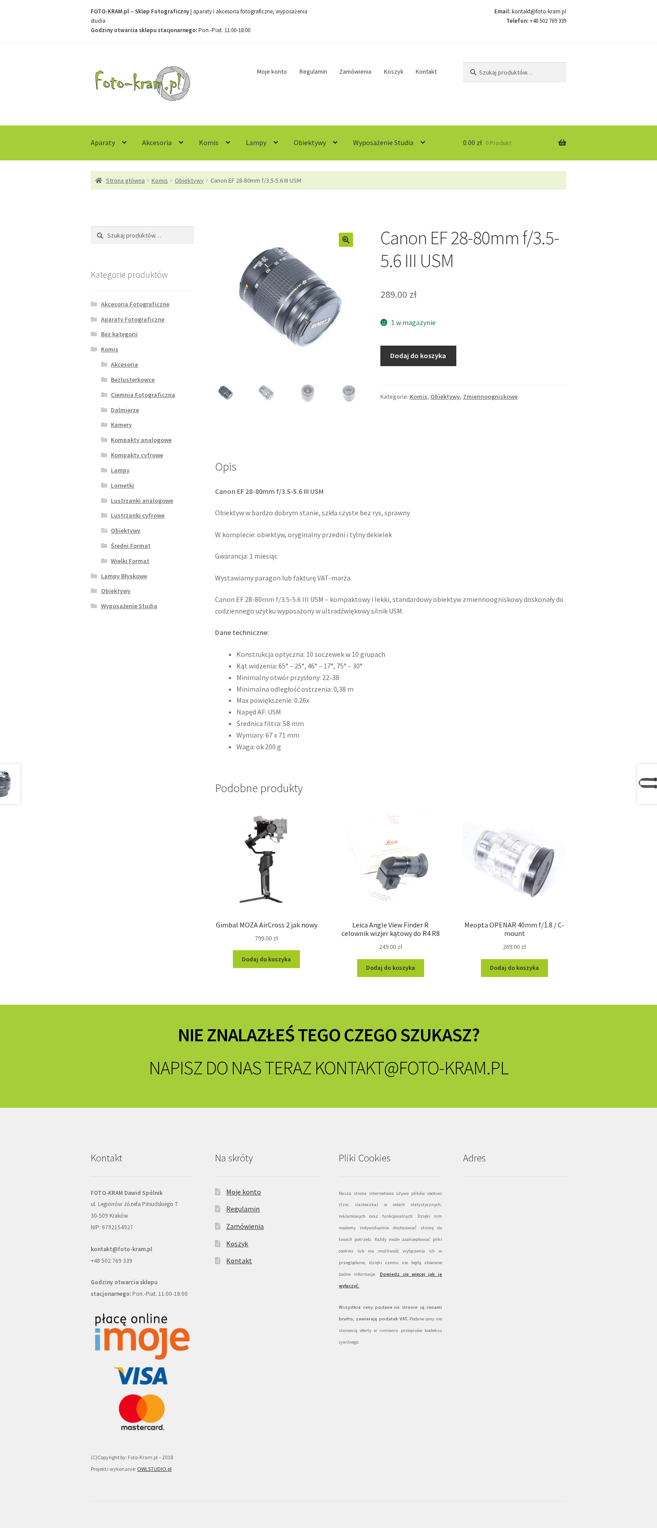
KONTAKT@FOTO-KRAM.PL (411, 1067)
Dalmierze (125, 410)
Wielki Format (130, 561)
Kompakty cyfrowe (137, 455)
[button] (346, 240)
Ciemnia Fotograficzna (143, 395)
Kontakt (426, 71)
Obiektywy (310, 142)
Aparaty (103, 142)
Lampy (256, 142)
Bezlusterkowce (133, 380)
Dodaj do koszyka (418, 355)
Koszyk (394, 71)
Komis (209, 142)
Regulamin (313, 71)
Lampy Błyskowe (124, 576)
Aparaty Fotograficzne (132, 319)
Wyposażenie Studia (383, 142)
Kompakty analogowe (141, 440)
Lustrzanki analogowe (142, 501)
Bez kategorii (119, 334)
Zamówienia (355, 71)
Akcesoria (157, 142)
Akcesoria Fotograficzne (135, 304)
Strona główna (125, 180)
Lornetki (122, 485)
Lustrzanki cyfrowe (137, 515)
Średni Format (131, 546)
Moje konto (272, 71)
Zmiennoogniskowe (490, 396)
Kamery (121, 425)
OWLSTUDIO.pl (154, 1468)
